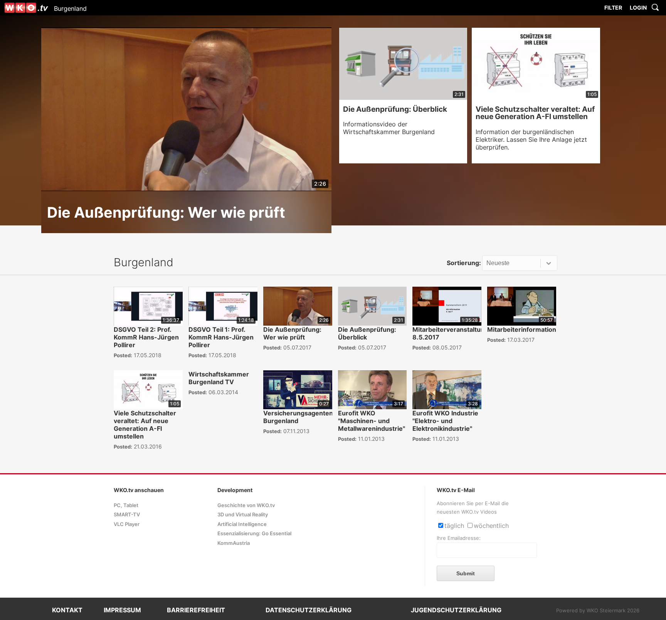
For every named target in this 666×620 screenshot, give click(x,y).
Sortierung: (464, 263)
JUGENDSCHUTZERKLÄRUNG (456, 610)
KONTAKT (67, 610)
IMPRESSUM (122, 610)
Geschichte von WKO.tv (246, 505)
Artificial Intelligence (242, 524)
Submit (465, 573)
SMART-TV (127, 515)
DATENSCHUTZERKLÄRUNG (309, 610)
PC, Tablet (126, 505)
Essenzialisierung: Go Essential (254, 533)
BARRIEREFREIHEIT (196, 610)
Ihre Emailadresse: (459, 538)
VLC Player (127, 524)
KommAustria (233, 543)
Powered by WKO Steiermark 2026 (597, 610)
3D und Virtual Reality (242, 515)
